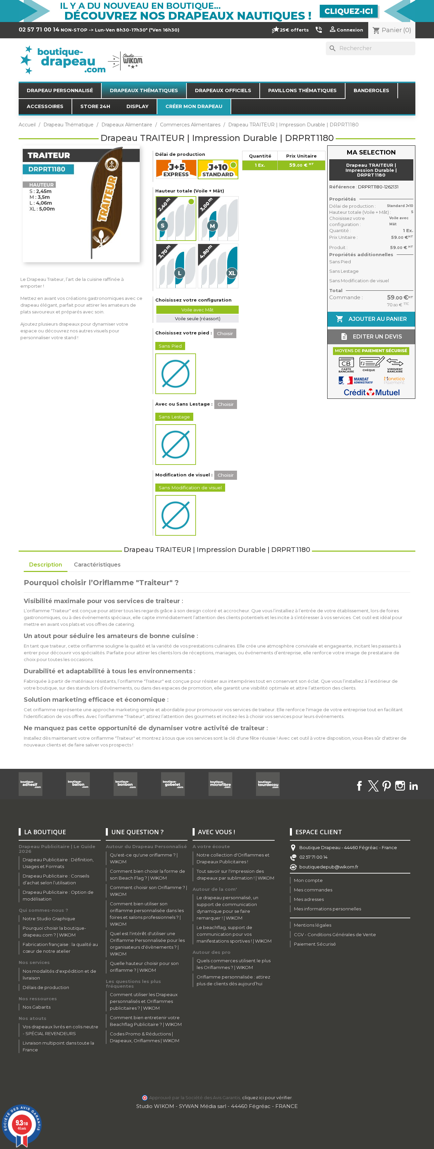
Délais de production (46, 987)
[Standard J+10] (218, 169)
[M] (218, 218)
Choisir (225, 333)
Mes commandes (313, 889)
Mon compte (308, 880)
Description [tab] (45, 564)
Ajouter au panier (371, 319)
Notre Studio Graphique (49, 918)
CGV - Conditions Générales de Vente (335, 934)
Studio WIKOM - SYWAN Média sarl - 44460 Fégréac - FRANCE (217, 1106)
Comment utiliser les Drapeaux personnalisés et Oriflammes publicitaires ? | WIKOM (144, 1001)
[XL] (218, 266)
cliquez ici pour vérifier (267, 1097)
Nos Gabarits (37, 1007)
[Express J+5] (176, 169)
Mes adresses (309, 899)
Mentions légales (312, 925)
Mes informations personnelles (327, 908)
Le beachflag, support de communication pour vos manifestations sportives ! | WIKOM (234, 934)
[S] (176, 218)
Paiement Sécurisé (315, 944)
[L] (176, 266)
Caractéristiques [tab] (97, 564)
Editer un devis (371, 336)
